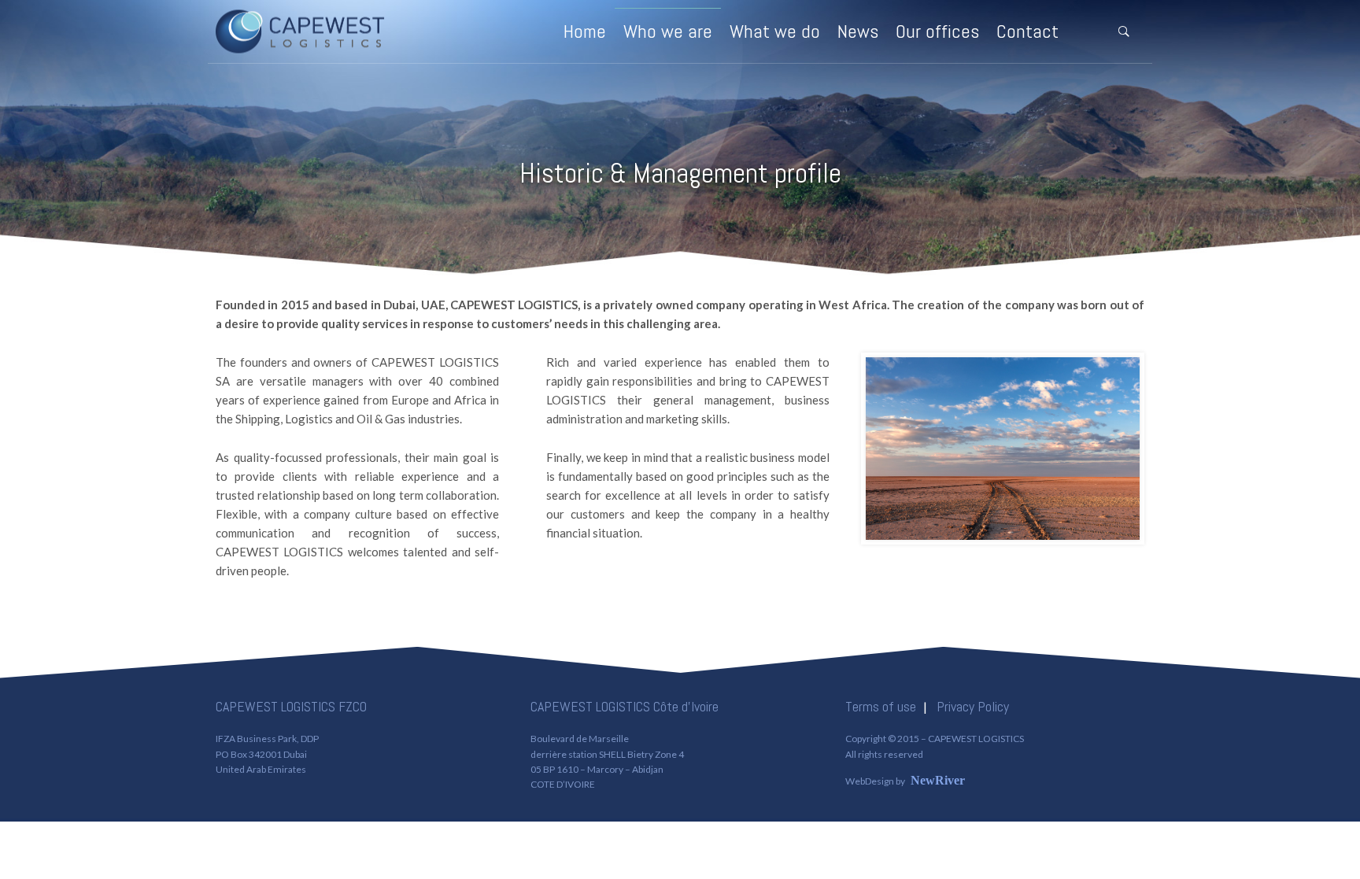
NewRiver (938, 780)
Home (585, 31)
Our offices (937, 31)
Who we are (667, 31)
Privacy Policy (973, 706)
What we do (775, 31)
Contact (1027, 31)
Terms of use (880, 706)
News (857, 31)
